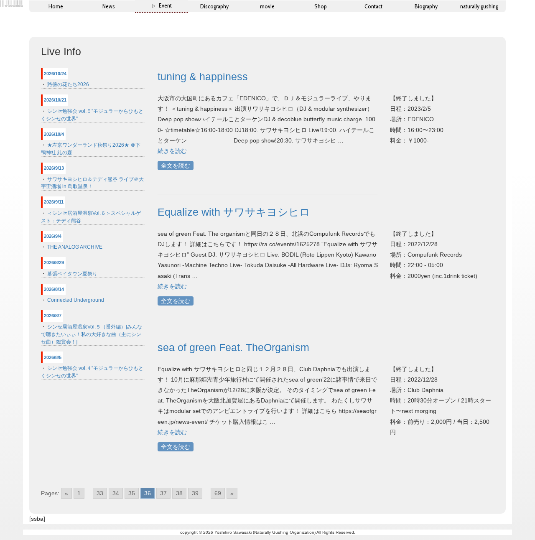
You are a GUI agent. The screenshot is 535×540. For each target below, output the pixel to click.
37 (163, 493)
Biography (426, 6)
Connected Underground (75, 300)
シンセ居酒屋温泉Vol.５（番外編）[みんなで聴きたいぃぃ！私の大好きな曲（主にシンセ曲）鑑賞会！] (91, 334)
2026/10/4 (54, 134)
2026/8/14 (54, 289)
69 (217, 493)
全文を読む (175, 165)
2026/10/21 (55, 99)
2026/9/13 (54, 168)
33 (100, 493)
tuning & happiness (203, 76)
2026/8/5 (52, 357)
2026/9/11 (54, 201)
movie (267, 6)
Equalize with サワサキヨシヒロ (234, 212)
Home (55, 6)
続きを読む (172, 151)
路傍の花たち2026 (68, 84)
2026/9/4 (52, 236)
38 (179, 493)
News (108, 6)
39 (195, 493)
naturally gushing (479, 6)
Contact (373, 6)
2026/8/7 (52, 315)
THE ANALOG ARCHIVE (74, 247)
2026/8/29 (54, 262)
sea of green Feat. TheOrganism (233, 347)
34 (115, 493)
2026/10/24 (55, 73)
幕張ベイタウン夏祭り (72, 274)
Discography (214, 6)
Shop (320, 6)
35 (131, 493)
